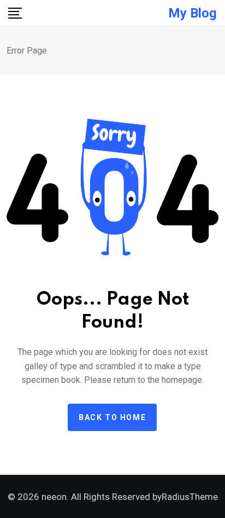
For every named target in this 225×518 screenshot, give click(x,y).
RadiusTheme (190, 496)
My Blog (192, 13)
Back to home (112, 417)
